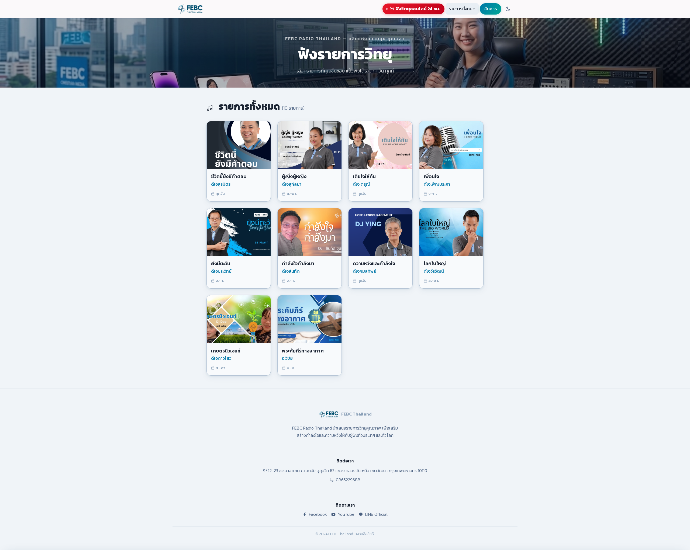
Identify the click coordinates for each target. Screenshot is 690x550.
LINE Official (376, 514)
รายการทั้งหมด (462, 8)
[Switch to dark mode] (507, 9)
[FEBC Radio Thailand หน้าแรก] (190, 9)
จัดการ (490, 8)
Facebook (318, 514)
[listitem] (238, 161)
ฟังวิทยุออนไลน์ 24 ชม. (417, 8)
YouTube (346, 514)
